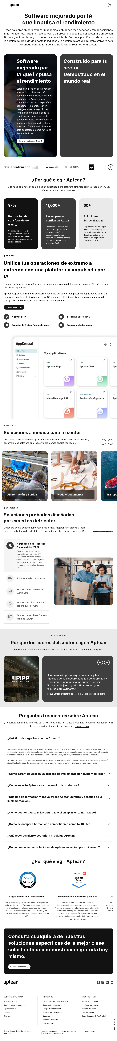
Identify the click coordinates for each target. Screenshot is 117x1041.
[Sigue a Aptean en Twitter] (102, 982)
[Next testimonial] (107, 662)
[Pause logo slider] (110, 167)
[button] (25, 476)
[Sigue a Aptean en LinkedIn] (107, 982)
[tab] (26, 555)
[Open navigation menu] (6, 5)
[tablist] (26, 581)
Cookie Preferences (49, 1031)
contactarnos (82, 726)
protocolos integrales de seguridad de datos (26, 908)
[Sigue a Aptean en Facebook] (98, 982)
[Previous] (103, 442)
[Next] (110, 442)
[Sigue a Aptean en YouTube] (112, 982)
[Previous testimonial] (100, 662)
